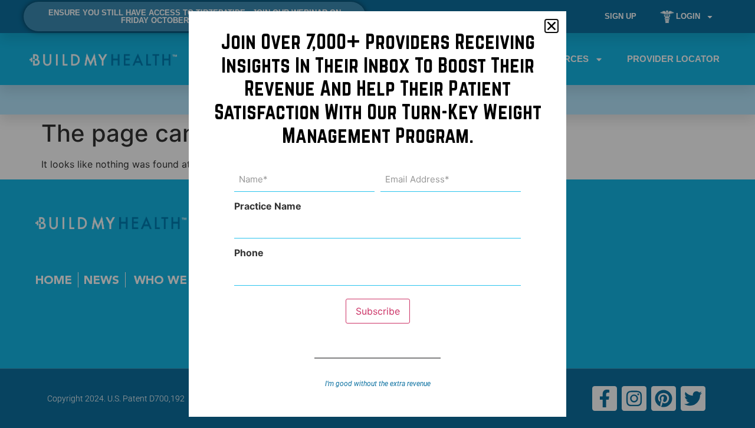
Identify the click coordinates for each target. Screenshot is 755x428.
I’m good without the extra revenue (378, 384)
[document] (377, 214)
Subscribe (378, 311)
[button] (551, 26)
